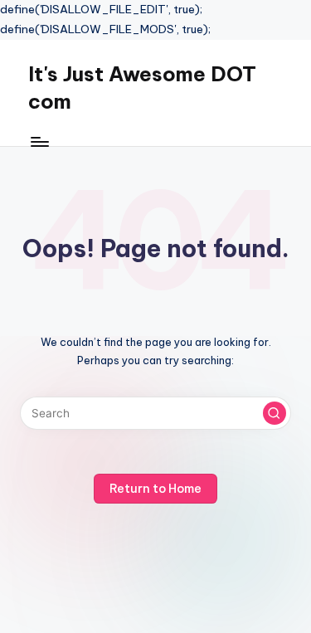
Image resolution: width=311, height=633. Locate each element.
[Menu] (39, 141)
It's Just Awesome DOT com (142, 87)
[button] (274, 413)
